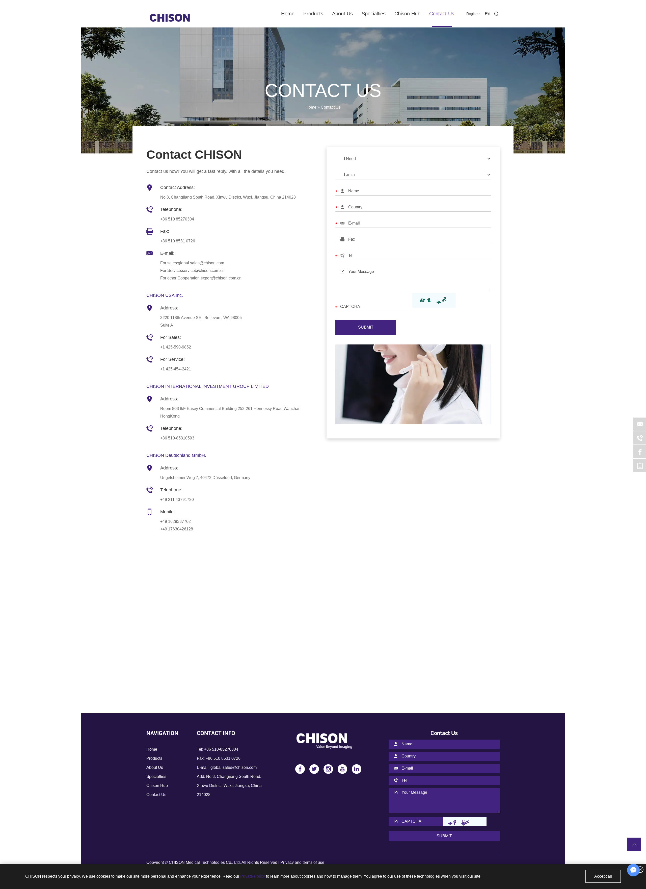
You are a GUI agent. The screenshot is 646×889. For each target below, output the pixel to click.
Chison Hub (407, 13)
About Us (342, 13)
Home (287, 13)
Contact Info (216, 733)
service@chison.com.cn (203, 270)
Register (473, 14)
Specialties (374, 13)
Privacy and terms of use (302, 862)
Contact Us (441, 13)
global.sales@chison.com (201, 263)
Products (313, 13)
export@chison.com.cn (221, 278)
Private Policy (252, 876)
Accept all (603, 876)
